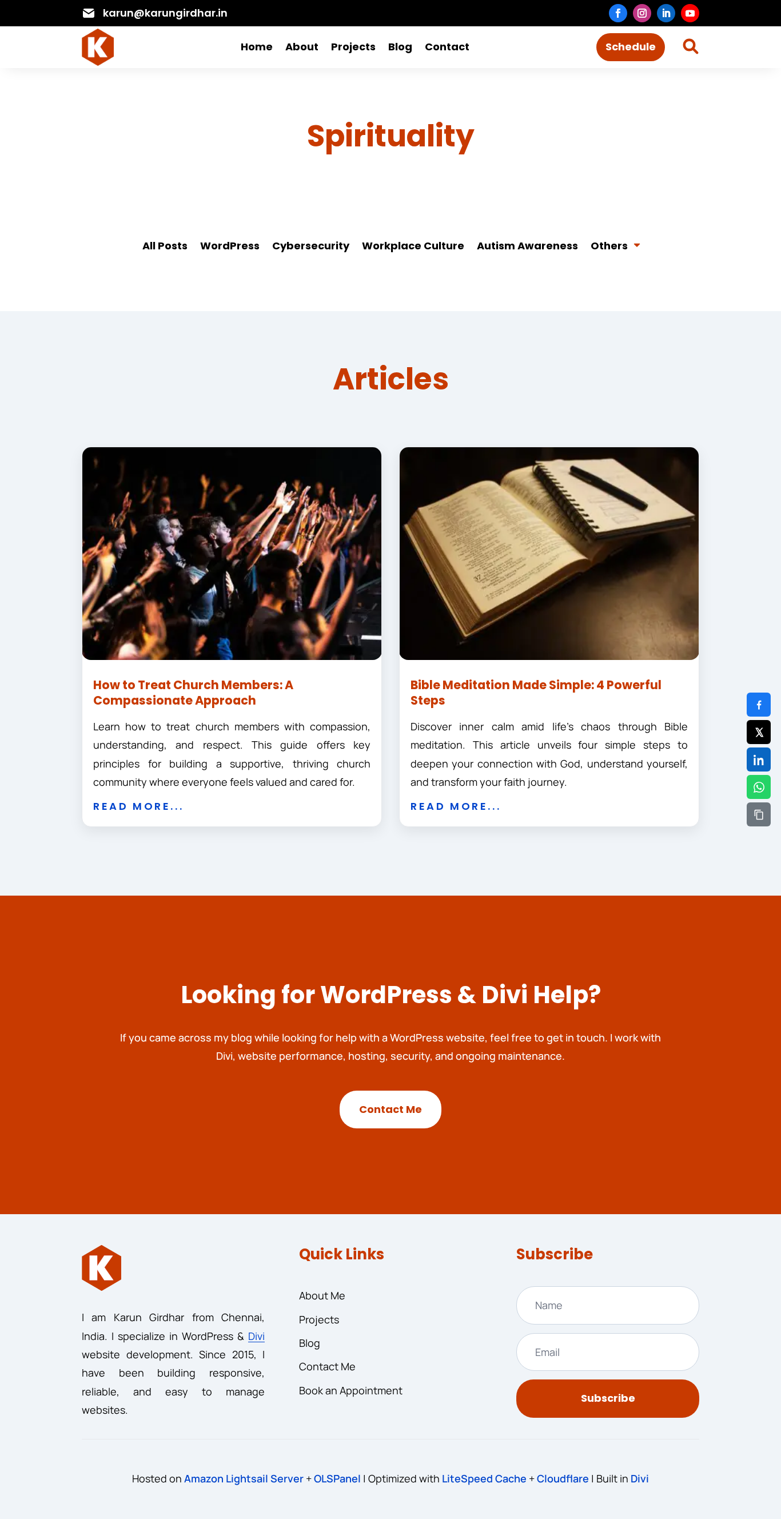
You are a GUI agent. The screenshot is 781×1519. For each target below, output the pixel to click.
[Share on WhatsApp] (759, 787)
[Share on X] (759, 732)
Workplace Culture (413, 245)
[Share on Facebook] (759, 705)
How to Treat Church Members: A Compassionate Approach (193, 693)
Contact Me (390, 1109)
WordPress (230, 245)
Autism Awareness (527, 245)
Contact (447, 46)
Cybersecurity (310, 245)
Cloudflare (563, 1478)
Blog (400, 46)
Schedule (630, 46)
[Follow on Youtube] (690, 13)
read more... (138, 806)
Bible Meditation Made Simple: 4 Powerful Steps (536, 693)
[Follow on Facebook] (618, 13)
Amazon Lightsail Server (244, 1478)
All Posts (165, 245)
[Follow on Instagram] (642, 13)
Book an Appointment (351, 1390)
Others (609, 245)
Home (257, 46)
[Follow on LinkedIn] (666, 13)
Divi (256, 1336)
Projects (353, 46)
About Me (322, 1295)
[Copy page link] (759, 814)
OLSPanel (337, 1478)
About (301, 46)
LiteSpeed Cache (484, 1478)
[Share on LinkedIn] (759, 759)
